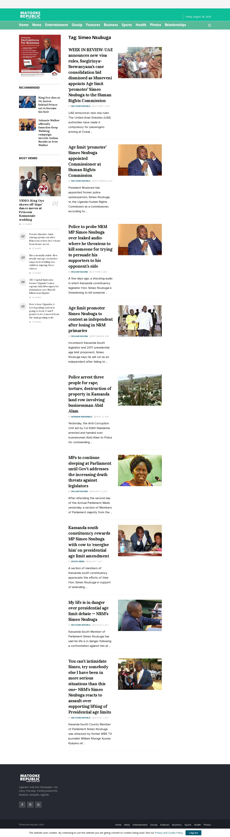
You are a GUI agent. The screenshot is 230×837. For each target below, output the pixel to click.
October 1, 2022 (102, 106)
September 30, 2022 (103, 181)
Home (24, 25)
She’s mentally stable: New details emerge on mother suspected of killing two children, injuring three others (43, 262)
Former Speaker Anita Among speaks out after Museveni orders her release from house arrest (44, 239)
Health (141, 25)
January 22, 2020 (99, 491)
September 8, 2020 (100, 336)
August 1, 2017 (101, 717)
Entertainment (56, 25)
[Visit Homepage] (31, 15)
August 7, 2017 (95, 561)
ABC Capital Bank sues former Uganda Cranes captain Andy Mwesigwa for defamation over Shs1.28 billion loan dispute (44, 286)
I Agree (193, 832)
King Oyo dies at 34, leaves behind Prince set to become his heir (49, 104)
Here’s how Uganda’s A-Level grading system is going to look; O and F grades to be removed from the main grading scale (44, 311)
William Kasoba (79, 272)
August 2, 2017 (101, 625)
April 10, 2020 (102, 416)
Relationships (175, 25)
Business (111, 25)
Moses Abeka (78, 561)
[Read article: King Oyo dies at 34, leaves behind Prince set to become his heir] (27, 102)
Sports (127, 25)
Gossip (77, 25)
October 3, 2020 (99, 272)
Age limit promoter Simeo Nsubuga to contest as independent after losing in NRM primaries (90, 319)
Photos (155, 25)
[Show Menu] (209, 25)
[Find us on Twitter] (30, 805)
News (36, 25)
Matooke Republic (81, 106)
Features (93, 25)
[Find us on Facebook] (22, 805)
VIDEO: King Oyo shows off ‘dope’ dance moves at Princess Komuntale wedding (31, 210)
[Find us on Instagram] (38, 805)
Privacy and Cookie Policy (169, 832)
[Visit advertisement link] (40, 56)
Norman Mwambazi (81, 416)
